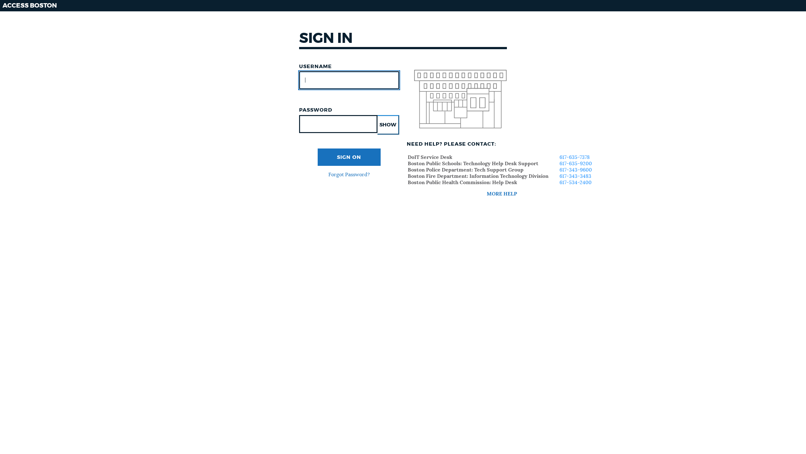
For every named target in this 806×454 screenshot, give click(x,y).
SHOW (387, 124)
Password (315, 110)
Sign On (349, 157)
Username (315, 66)
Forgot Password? (349, 174)
